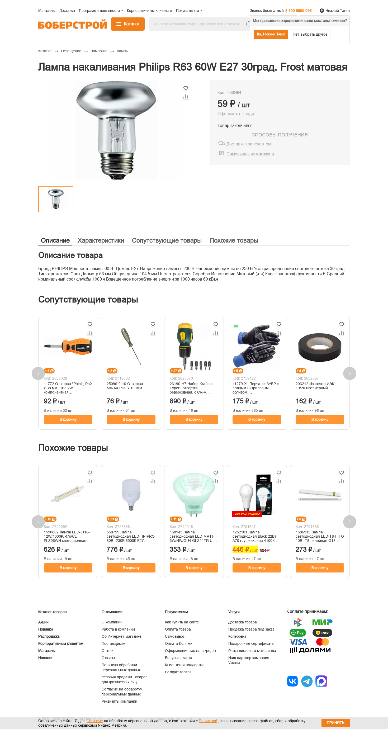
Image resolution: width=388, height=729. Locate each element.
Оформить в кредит (236, 113)
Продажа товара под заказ (251, 629)
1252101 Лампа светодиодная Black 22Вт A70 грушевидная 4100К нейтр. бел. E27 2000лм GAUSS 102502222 (254, 536)
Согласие (95, 721)
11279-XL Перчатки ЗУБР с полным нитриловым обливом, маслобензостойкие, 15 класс (256, 388)
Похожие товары (234, 240)
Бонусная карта (178, 658)
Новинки (45, 629)
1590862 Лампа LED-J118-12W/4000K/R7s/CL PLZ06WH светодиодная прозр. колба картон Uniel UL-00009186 (67, 536)
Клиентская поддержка (185, 665)
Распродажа (49, 636)
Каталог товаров (52, 612)
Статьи (107, 650)
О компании (112, 622)
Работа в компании (118, 629)
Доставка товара (242, 622)
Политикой (208, 721)
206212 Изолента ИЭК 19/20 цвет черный (315, 386)
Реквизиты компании (119, 701)
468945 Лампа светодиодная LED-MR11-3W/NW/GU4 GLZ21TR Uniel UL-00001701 (194, 536)
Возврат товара (178, 672)
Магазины (46, 650)
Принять (335, 723)
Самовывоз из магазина (250, 154)
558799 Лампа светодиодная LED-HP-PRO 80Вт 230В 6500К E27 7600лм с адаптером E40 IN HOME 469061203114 (131, 536)
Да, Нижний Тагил (271, 34)
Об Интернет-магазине (121, 636)
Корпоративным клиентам (60, 643)
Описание (55, 240)
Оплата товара (178, 629)
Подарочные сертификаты (251, 643)
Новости (45, 658)
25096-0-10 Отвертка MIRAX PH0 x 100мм (125, 386)
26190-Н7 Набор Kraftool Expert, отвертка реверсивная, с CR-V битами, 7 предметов (191, 388)
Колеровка (237, 636)
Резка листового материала (252, 650)
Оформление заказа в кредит (190, 650)
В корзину (68, 419)
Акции (43, 622)
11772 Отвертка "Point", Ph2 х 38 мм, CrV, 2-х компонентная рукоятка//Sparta (68, 388)
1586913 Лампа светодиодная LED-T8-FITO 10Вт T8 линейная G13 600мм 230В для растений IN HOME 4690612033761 (320, 536)
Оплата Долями (178, 643)
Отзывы (108, 658)
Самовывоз (174, 636)
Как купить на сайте (182, 622)
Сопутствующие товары (167, 240)
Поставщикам (113, 643)
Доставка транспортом (248, 144)
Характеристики (101, 240)
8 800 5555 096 (298, 10)
